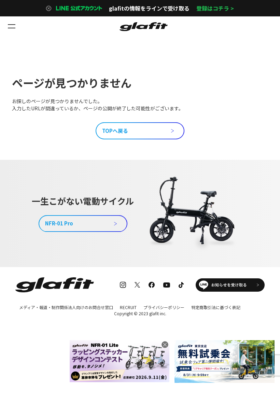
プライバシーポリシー (163, 307)
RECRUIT (128, 307)
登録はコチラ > (215, 8)
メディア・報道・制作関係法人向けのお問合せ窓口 (66, 307)
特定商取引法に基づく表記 (215, 307)
